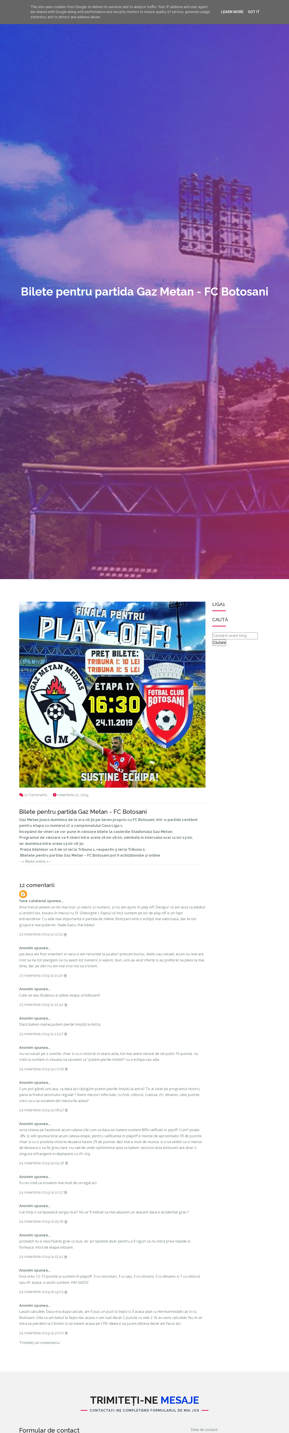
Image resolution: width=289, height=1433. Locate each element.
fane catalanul (32, 901)
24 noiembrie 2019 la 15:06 (41, 1221)
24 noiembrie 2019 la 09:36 (42, 1163)
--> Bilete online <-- (35, 861)
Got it (254, 12)
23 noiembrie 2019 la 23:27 (41, 1034)
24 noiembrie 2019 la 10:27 (41, 1192)
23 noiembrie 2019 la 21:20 (41, 975)
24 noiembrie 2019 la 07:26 (42, 1069)
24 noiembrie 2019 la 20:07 (42, 1333)
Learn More (232, 12)
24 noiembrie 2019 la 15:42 (41, 1256)
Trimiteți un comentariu (39, 1342)
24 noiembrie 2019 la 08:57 (42, 1110)
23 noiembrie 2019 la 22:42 (41, 1004)
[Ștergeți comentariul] (65, 934)
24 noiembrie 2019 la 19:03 (41, 1292)
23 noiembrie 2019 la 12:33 (41, 934)
